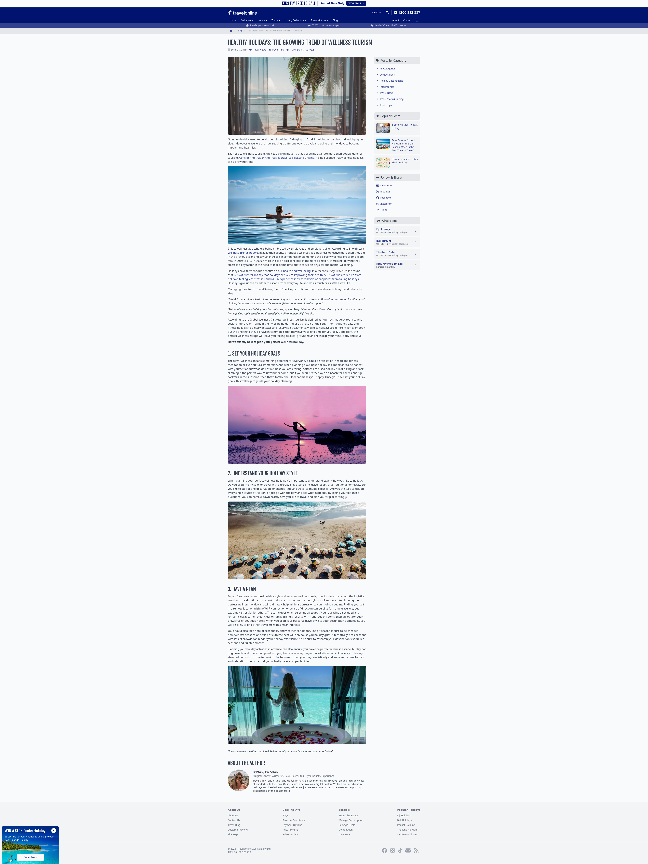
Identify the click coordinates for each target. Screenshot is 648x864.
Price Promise (290, 829)
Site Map (233, 834)
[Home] (242, 12)
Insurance (344, 834)
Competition (346, 829)
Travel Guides (318, 20)
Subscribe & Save (348, 815)
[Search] (387, 12)
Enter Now (30, 857)
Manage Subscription (351, 820)
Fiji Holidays (404, 815)
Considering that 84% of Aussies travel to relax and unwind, (277, 158)
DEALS (354, 3)
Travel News (259, 49)
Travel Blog (234, 824)
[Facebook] (384, 850)
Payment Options (292, 824)
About (395, 20)
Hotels (261, 20)
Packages (245, 20)
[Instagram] (392, 850)
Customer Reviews (238, 829)
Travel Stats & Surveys (302, 49)
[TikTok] (400, 850)
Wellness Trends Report (243, 252)
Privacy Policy (290, 834)
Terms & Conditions (294, 820)
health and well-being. (296, 271)
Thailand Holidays (407, 829)
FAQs (285, 815)
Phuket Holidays (406, 824)
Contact (407, 20)
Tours (275, 20)
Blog (335, 20)
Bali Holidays (404, 820)
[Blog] (416, 850)
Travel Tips (278, 49)
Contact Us (234, 820)
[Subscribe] (408, 850)
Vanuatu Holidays (407, 834)
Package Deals (347, 824)
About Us (233, 815)
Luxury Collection (294, 20)
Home (233, 20)
